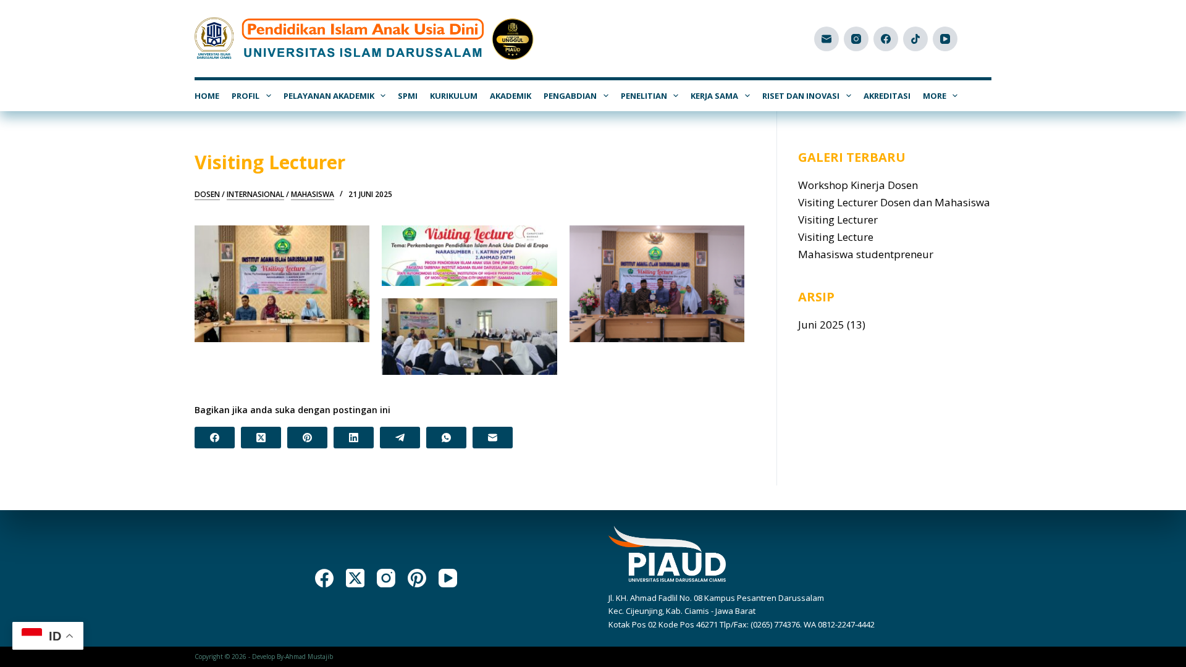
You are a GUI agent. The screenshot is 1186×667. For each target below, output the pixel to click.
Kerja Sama (714, 95)
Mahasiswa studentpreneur (865, 254)
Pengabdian (570, 95)
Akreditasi (887, 95)
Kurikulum (453, 95)
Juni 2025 (821, 324)
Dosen (207, 194)
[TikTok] (915, 39)
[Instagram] (856, 39)
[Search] (986, 38)
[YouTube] (945, 39)
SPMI (408, 95)
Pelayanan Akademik (329, 95)
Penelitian (644, 95)
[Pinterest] (307, 437)
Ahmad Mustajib (309, 656)
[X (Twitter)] (261, 437)
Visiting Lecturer (838, 219)
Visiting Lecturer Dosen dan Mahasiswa (894, 202)
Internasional (255, 194)
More (934, 95)
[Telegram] (400, 437)
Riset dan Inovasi (800, 95)
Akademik (510, 95)
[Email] (826, 39)
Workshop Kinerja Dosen (858, 185)
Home (207, 95)
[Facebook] (885, 39)
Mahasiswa (312, 194)
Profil (245, 95)
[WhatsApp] (446, 437)
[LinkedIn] (354, 437)
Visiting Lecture (835, 237)
